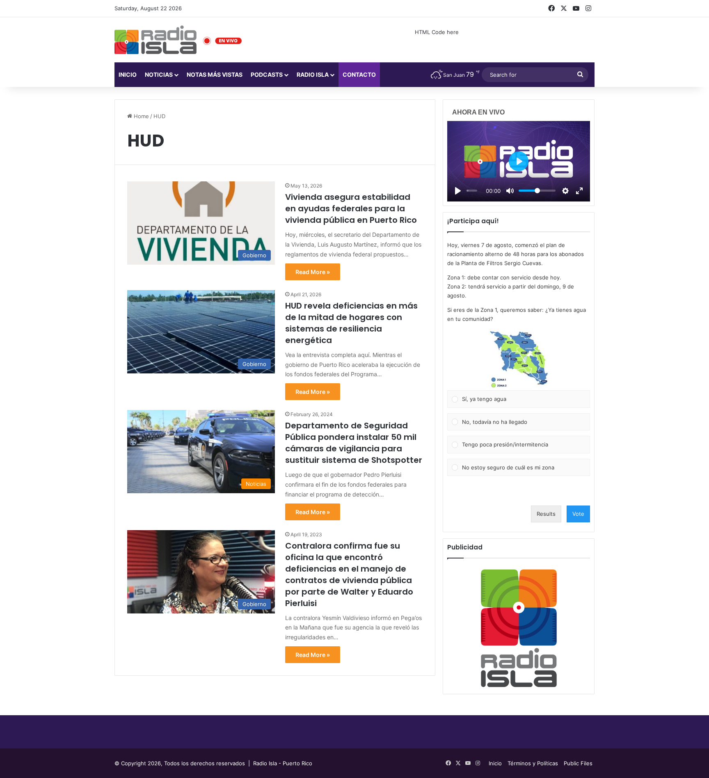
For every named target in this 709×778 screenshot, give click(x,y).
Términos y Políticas (533, 763)
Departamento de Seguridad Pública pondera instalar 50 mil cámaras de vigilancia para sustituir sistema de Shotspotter (353, 443)
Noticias (159, 74)
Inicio (128, 74)
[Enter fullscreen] (579, 190)
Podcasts (267, 74)
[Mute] (510, 190)
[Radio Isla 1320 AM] (155, 39)
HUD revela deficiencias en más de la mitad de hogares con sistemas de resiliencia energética (351, 323)
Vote (578, 513)
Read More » (312, 271)
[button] (518, 359)
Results (546, 513)
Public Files (578, 763)
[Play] (457, 190)
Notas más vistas (214, 74)
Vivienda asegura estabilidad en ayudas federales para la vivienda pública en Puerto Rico (351, 208)
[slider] (472, 190)
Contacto (359, 74)
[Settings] (565, 190)
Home (140, 116)
